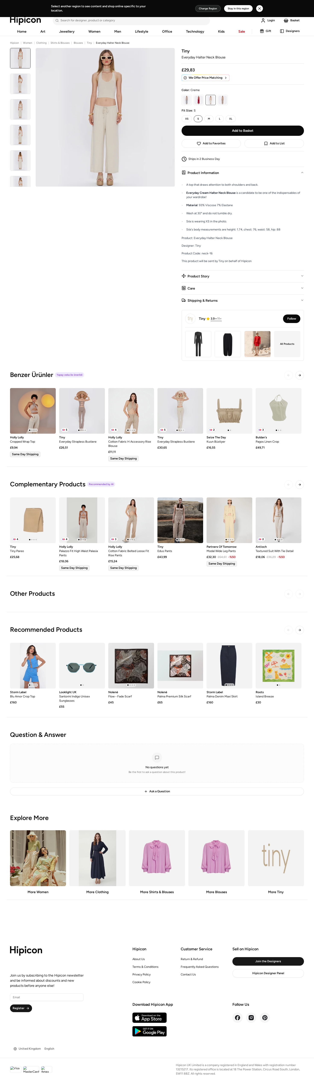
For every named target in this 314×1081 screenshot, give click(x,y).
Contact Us (188, 974)
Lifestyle (141, 31)
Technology (195, 31)
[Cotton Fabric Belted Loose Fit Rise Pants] (131, 520)
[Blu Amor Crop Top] (33, 665)
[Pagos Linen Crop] (278, 411)
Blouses (78, 42)
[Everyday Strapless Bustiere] (82, 411)
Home (21, 31)
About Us (138, 959)
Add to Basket (242, 131)
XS (186, 118)
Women (94, 31)
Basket (295, 20)
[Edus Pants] (180, 520)
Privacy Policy (141, 974)
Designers (293, 31)
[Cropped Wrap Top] (33, 411)
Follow (291, 318)
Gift (268, 31)
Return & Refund (192, 959)
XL (230, 118)
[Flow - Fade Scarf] (131, 665)
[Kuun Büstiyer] (229, 411)
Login (271, 20)
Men (117, 31)
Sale (241, 31)
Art (42, 31)
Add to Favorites (214, 143)
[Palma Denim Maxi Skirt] (229, 665)
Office (167, 31)
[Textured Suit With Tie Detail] (278, 520)
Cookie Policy (141, 982)
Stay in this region (238, 8)
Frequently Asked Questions (200, 967)
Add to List (277, 143)
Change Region (208, 8)
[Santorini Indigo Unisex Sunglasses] (82, 665)
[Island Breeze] (278, 665)
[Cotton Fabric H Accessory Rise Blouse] (131, 411)
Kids (221, 31)
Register (18, 1008)
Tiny (89, 42)
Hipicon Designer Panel (268, 973)
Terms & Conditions (145, 967)
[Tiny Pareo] (33, 520)
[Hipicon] (25, 20)
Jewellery (67, 31)
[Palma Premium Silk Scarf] (180, 665)
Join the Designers (268, 961)
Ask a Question (159, 791)
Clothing (41, 42)
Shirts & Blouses (60, 42)
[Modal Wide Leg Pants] (229, 520)
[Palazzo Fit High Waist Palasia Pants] (82, 520)
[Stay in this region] (259, 8)
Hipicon (14, 42)
